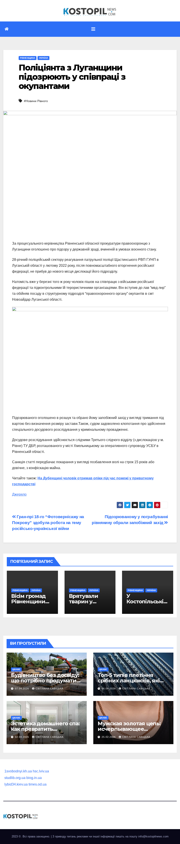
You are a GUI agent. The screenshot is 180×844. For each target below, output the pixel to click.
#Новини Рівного (36, 101)
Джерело (19, 494)
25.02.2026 (109, 737)
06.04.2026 (109, 688)
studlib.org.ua (14, 778)
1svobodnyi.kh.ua (18, 771)
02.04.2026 (22, 737)
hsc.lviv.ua (41, 771)
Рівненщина (27, 58)
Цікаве (16, 669)
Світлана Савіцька (49, 688)
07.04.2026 (22, 688)
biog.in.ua (34, 778)
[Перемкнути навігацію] (93, 29)
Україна (43, 58)
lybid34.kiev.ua (16, 784)
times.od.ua (38, 784)
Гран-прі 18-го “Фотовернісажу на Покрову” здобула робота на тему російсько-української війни (48, 522)
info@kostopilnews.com (153, 836)
